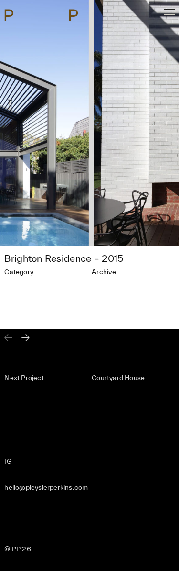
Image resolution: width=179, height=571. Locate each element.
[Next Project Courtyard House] (25, 338)
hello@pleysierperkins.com (46, 487)
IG (7, 461)
